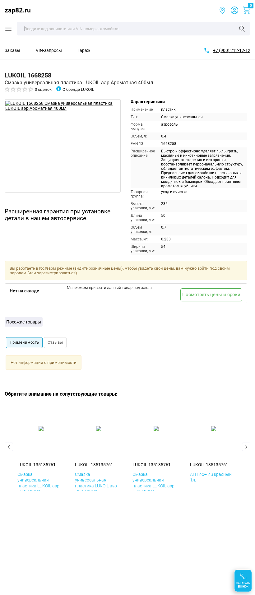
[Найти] (242, 29)
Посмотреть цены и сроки (211, 294)
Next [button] (246, 447)
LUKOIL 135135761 (36, 464)
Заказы (12, 50)
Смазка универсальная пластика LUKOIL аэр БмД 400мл (38, 483)
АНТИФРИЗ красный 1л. (211, 477)
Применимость (24, 342)
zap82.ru (18, 10)
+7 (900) (231, 50)
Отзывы (55, 342)
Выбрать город (222, 10)
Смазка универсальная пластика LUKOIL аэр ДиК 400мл (96, 483)
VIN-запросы (49, 50)
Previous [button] (9, 447)
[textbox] (133, 28)
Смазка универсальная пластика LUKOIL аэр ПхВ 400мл (153, 483)
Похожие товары (23, 321)
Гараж (83, 50)
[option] (63, 146)
